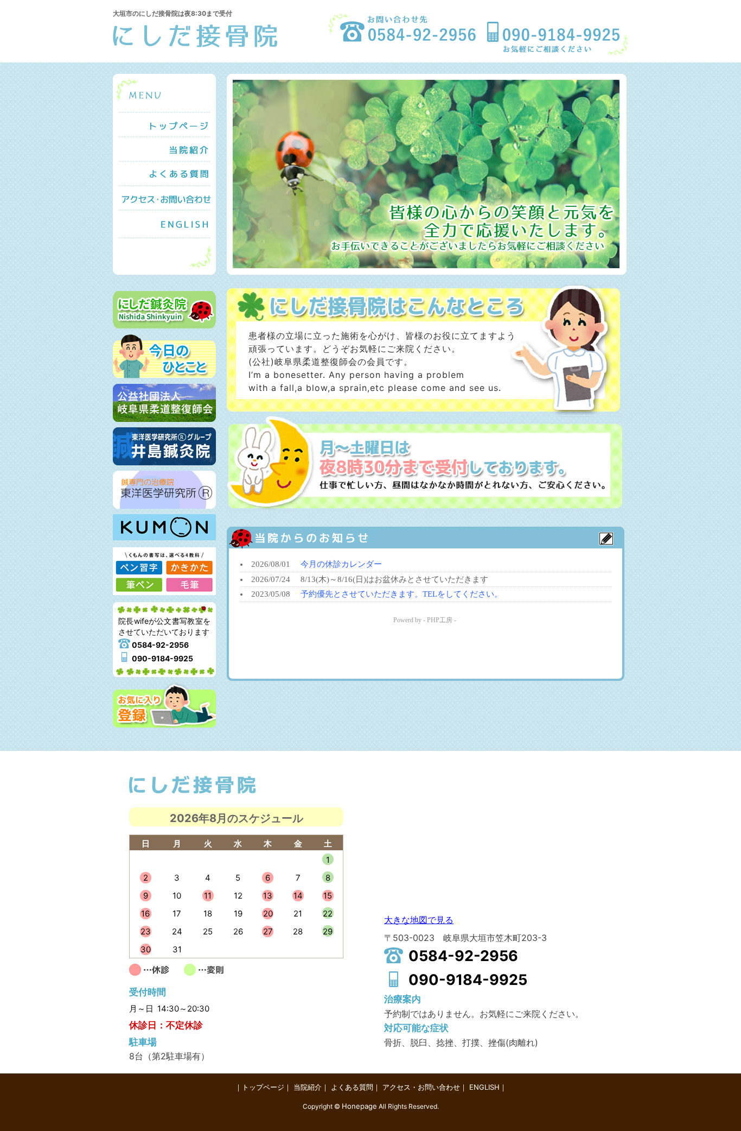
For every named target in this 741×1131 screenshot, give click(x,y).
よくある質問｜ (355, 1087)
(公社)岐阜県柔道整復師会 (164, 403)
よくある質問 (164, 173)
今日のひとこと (164, 356)
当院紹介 (164, 148)
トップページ (164, 124)
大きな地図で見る (418, 919)
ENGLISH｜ (488, 1087)
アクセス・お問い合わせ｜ (424, 1087)
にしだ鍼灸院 (164, 310)
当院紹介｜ (311, 1087)
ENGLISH (164, 224)
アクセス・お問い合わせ (164, 197)
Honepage (359, 1106)
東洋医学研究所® (164, 490)
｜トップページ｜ (263, 1087)
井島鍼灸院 (164, 446)
